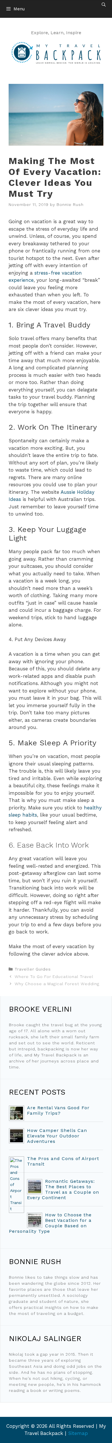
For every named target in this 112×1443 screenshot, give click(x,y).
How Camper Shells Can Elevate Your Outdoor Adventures (57, 1136)
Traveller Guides (33, 969)
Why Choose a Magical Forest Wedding (57, 983)
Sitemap (78, 1433)
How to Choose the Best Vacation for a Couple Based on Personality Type (50, 1223)
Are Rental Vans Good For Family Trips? (58, 1110)
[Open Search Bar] (103, 4)
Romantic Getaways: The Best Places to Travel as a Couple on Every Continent (63, 1189)
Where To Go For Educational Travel (54, 976)
